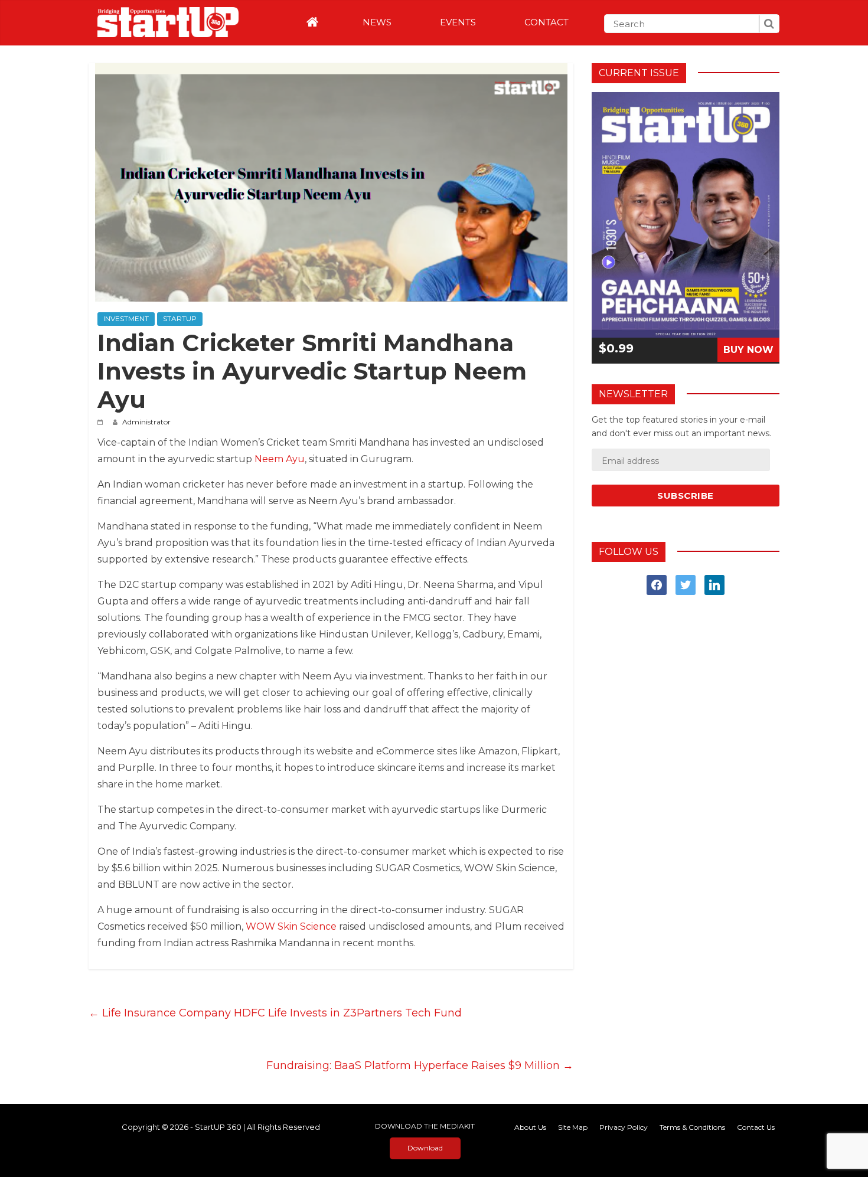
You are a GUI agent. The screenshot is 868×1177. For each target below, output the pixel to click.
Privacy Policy (623, 1127)
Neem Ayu (279, 459)
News (377, 22)
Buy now (748, 349)
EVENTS (458, 22)
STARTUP (180, 318)
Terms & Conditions (692, 1127)
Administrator (146, 421)
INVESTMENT (126, 318)
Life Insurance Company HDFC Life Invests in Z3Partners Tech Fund (275, 1012)
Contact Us (756, 1127)
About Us (530, 1127)
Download (425, 1147)
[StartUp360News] (164, 18)
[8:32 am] (102, 421)
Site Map (573, 1127)
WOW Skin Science (291, 926)
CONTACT (546, 22)
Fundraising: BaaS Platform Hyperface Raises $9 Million (419, 1065)
